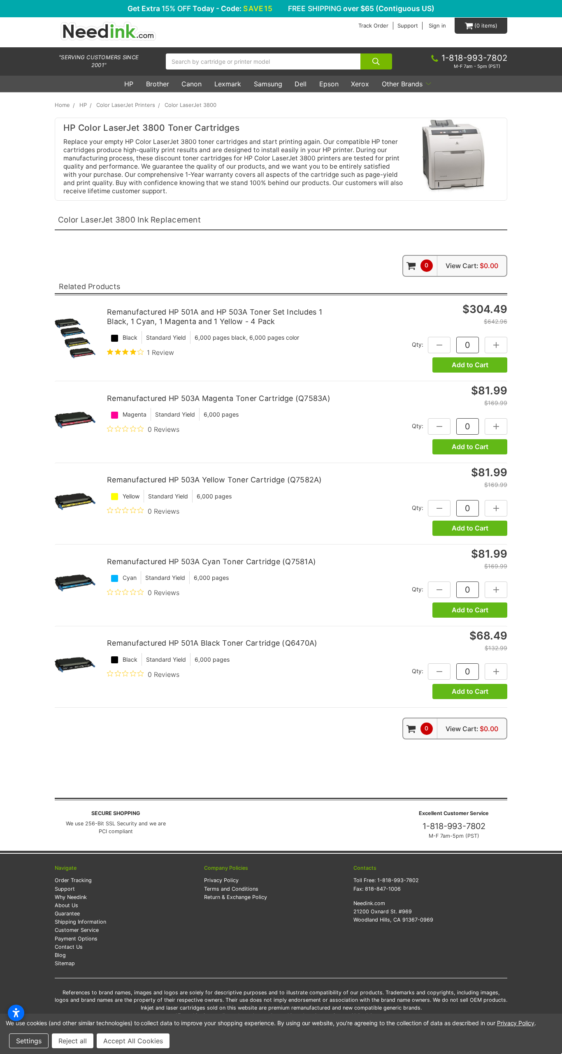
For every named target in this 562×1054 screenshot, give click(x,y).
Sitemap (65, 963)
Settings (29, 1041)
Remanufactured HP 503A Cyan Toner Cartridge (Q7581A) (211, 561)
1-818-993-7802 (454, 826)
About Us (66, 905)
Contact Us (69, 947)
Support (407, 25)
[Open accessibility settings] (16, 1013)
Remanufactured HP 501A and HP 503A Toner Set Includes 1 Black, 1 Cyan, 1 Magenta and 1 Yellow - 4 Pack (214, 317)
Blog (60, 955)
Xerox (360, 84)
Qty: (417, 344)
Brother (157, 84)
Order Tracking (73, 880)
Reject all (72, 1041)
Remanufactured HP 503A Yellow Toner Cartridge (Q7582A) (214, 479)
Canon (191, 84)
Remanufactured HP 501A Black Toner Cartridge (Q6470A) (212, 643)
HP (128, 84)
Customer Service (77, 930)
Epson (329, 84)
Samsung (268, 84)
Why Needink (71, 897)
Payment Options (76, 939)
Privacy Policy (221, 880)
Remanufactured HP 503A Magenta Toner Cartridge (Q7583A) (218, 398)
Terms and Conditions (231, 889)
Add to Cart (470, 365)
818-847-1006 (383, 889)
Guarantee (67, 913)
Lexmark (227, 84)
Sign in (437, 25)
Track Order (373, 25)
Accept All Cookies (133, 1041)
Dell (301, 84)
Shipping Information (80, 922)
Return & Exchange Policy (235, 897)
